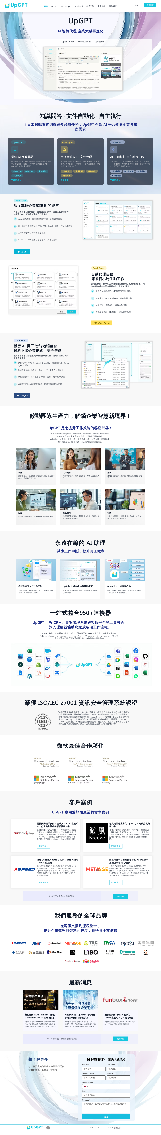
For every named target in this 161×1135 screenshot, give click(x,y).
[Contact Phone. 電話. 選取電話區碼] (86, 1086)
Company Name (88, 1073)
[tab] (68, 41)
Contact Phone (88, 1082)
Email (84, 1091)
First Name (86, 1065)
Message (86, 1100)
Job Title (110, 1073)
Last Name (111, 1065)
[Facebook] (48, 1127)
